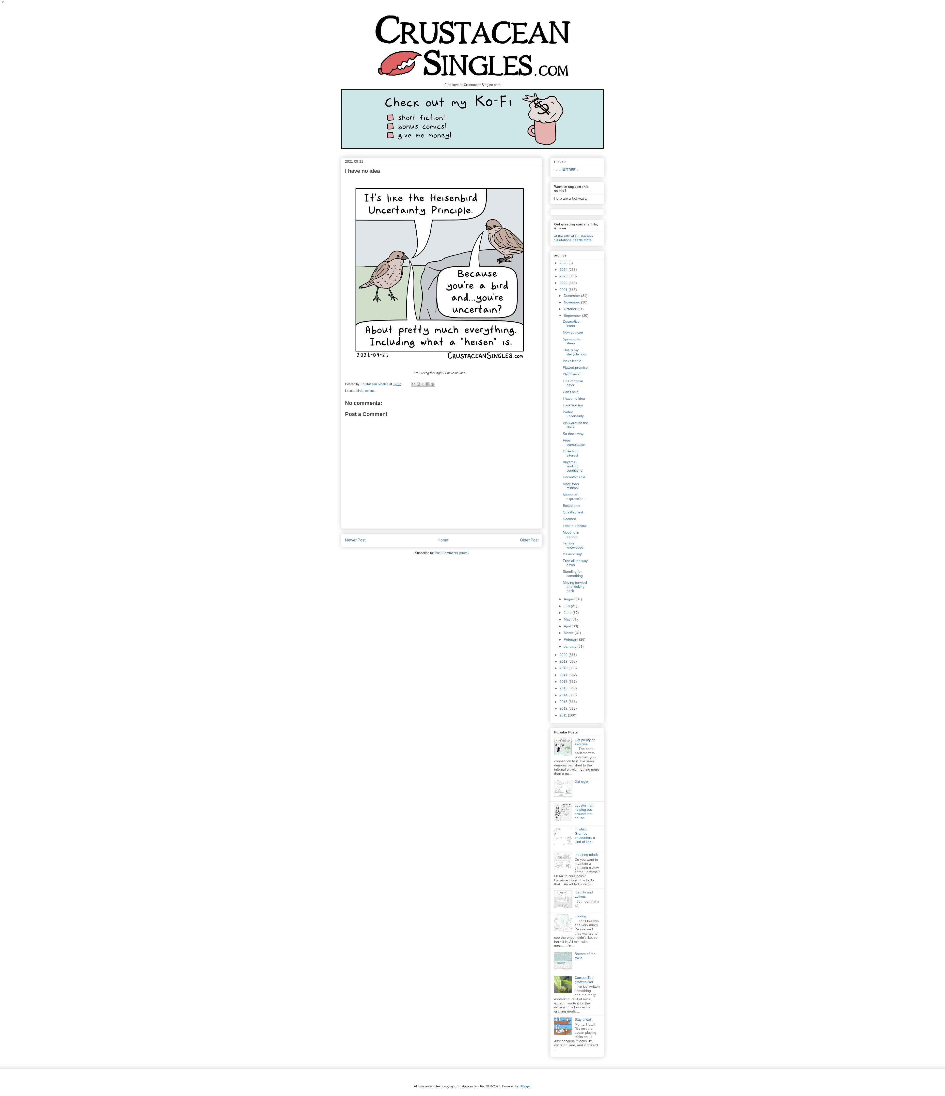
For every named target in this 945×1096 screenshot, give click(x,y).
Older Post (529, 540)
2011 (564, 715)
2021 (564, 290)
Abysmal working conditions (572, 466)
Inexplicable (572, 361)
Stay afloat (583, 1019)
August (570, 599)
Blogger (525, 1086)
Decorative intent (571, 323)
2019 (564, 661)
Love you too (573, 405)
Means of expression (573, 497)
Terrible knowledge (573, 545)
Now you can (573, 332)
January (570, 646)
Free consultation (574, 442)
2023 (564, 276)
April (568, 626)
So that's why (573, 434)
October (570, 309)
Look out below (574, 526)
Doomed (569, 519)
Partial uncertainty (573, 414)
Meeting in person (571, 534)
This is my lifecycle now (574, 352)
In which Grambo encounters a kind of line (585, 835)
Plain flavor (571, 374)
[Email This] (413, 384)
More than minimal (571, 486)
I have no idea (574, 398)
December (572, 296)
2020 (564, 655)
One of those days (573, 383)
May (567, 619)
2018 (564, 668)
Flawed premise (575, 367)
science (370, 391)
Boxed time (571, 506)
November (572, 302)
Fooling (580, 916)
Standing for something (573, 574)
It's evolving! (572, 554)
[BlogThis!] (418, 384)
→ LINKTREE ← (567, 170)
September (573, 316)
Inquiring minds (586, 855)
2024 (564, 269)
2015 (564, 688)
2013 (564, 702)
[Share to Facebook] (427, 384)
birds (359, 391)
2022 (564, 283)
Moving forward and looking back (575, 587)
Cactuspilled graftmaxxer (584, 980)
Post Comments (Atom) (452, 553)
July (567, 606)
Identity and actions (584, 894)
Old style (581, 782)
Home (443, 540)
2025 (564, 263)
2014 (564, 695)
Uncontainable (574, 477)
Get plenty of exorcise (585, 742)
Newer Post (355, 540)
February (571, 639)
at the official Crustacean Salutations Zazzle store (573, 238)
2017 (564, 675)
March (569, 633)
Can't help (571, 392)
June (568, 613)
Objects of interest (571, 453)
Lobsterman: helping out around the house (584, 811)
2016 (564, 681)
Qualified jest (573, 512)
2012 (564, 708)
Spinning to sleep (571, 341)
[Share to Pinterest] (432, 384)
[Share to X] (423, 384)
